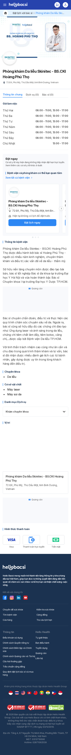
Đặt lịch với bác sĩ (22, 13)
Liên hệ (39, 658)
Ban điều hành (42, 643)
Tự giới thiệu (42, 637)
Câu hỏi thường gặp (12, 661)
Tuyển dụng (41, 648)
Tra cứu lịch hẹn (44, 620)
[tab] (12, 95)
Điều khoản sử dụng (13, 637)
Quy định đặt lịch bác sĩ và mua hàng (18, 673)
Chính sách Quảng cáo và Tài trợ (19, 656)
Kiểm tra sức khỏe (45, 609)
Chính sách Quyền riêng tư (16, 643)
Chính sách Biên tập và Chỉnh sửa (17, 649)
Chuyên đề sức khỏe (13, 609)
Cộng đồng (42, 614)
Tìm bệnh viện (10, 614)
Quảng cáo (41, 653)
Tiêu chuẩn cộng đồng (14, 666)
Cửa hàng (7, 620)
